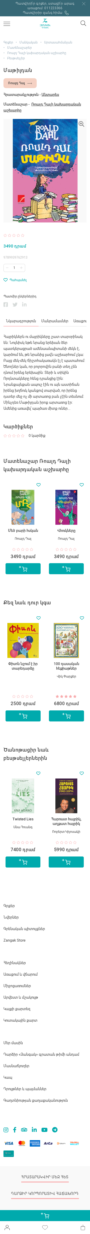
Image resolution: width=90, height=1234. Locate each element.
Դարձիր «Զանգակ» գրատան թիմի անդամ (41, 1054)
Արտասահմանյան (58, 42)
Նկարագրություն (21, 321)
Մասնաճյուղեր (16, 1066)
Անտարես (50, 94)
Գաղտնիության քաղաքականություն (35, 1100)
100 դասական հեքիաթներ (23, 666)
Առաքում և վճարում (20, 974)
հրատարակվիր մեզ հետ (44, 1177)
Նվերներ (11, 917)
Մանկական (28, 42)
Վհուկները (23, 530)
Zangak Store (14, 940)
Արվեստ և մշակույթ (20, 997)
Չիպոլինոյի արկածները (66, 666)
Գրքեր (8, 42)
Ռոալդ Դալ (16, 83)
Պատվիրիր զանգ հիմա (43, 12)
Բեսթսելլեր (16, 58)
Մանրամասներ (54, 321)
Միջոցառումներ (17, 986)
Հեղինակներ (14, 963)
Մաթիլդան (66, 530)
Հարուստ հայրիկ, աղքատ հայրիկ (23, 821)
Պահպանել (18, 280)
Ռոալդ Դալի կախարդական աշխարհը (36, 53)
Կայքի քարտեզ (16, 1009)
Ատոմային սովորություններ (66, 821)
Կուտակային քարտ (20, 1020)
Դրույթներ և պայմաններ (24, 1089)
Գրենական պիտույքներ (24, 929)
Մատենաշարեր (19, 47)
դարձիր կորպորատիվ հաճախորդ (45, 1193)
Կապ (7, 1077)
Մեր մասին (13, 1043)
